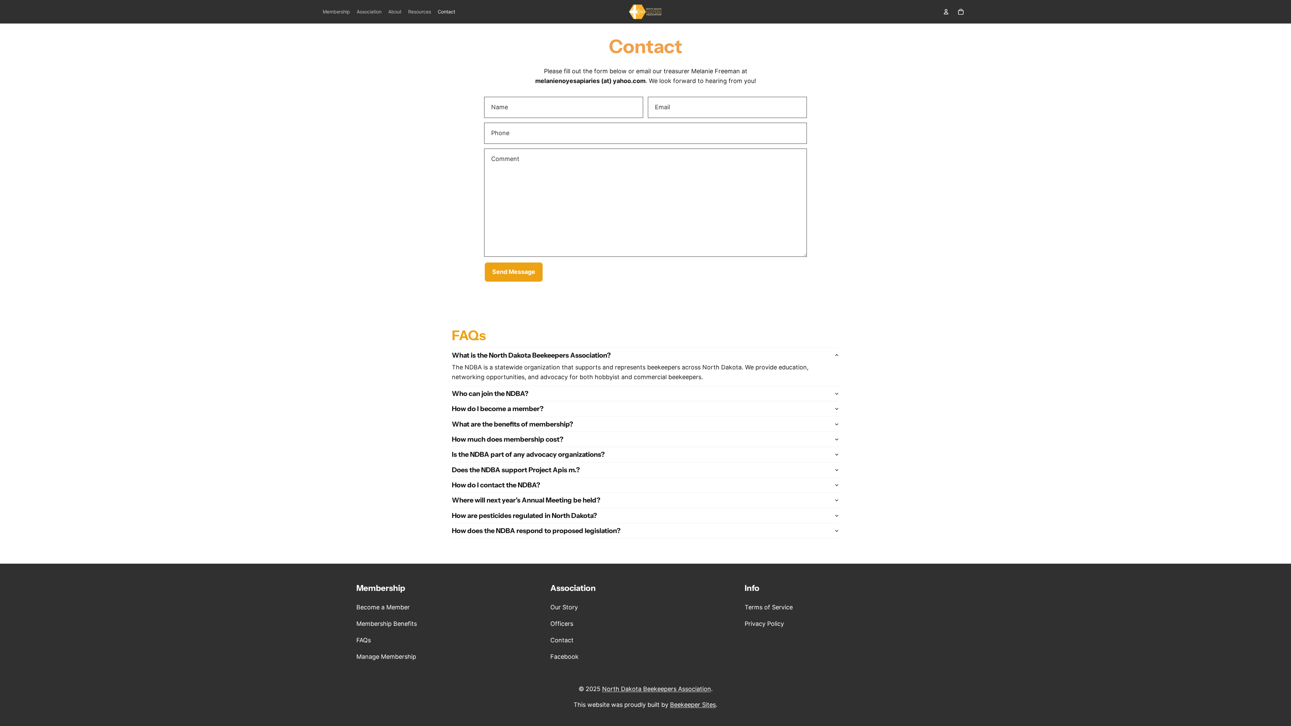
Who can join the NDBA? (490, 394)
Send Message (513, 271)
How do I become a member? (498, 409)
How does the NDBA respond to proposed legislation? (536, 531)
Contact (562, 640)
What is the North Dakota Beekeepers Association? (531, 355)
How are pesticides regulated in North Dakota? (524, 516)
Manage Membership (386, 656)
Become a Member (383, 607)
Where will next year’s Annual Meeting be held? (526, 500)
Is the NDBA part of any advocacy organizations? (528, 454)
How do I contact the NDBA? (496, 485)
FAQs (363, 640)
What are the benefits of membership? (512, 424)
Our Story (564, 607)
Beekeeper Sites (693, 704)
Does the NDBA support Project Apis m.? (516, 470)
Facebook (564, 656)
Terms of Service (769, 607)
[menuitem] (336, 11)
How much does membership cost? (507, 439)
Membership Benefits (386, 623)
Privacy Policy (764, 623)
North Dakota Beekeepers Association (656, 688)
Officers (561, 623)
